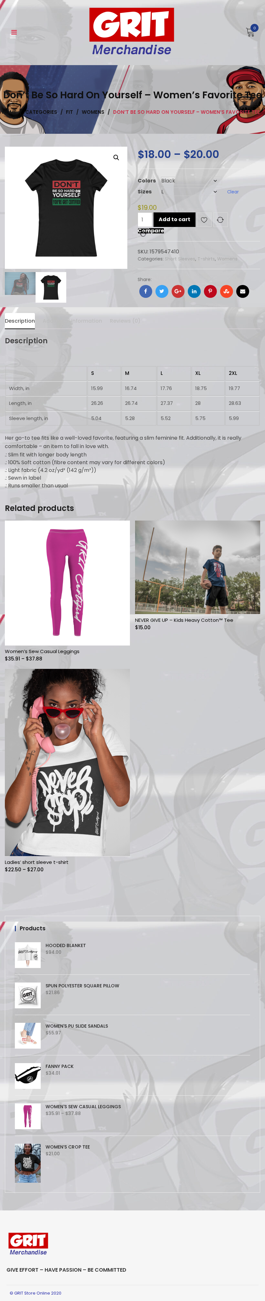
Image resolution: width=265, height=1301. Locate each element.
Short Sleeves (180, 259)
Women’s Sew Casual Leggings (42, 651)
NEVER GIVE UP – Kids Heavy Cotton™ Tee (184, 620)
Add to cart (174, 219)
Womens (227, 259)
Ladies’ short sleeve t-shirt (37, 862)
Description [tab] (20, 321)
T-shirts (206, 259)
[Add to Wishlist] (204, 221)
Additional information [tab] (72, 321)
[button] (116, 157)
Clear (233, 192)
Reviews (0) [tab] (125, 321)
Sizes (145, 191)
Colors (147, 180)
